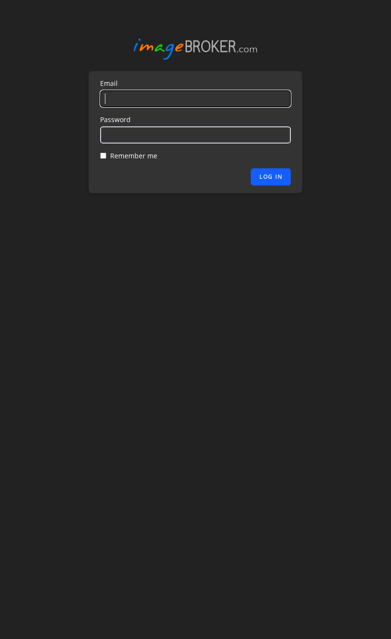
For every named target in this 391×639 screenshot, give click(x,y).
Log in (270, 177)
